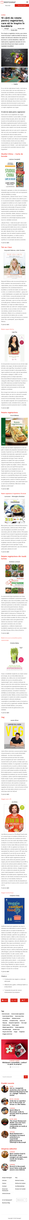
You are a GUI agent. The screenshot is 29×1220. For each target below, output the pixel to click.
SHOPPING (17, 1060)
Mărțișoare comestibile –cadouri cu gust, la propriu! (14, 1063)
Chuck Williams (6, 1018)
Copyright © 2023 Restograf (14, 1218)
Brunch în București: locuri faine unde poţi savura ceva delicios (18, 1168)
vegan (16, 1031)
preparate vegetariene (14, 1022)
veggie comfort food (7, 1034)
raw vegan (24, 1022)
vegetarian (22, 1031)
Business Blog (6, 1202)
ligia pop (5, 1022)
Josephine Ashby (14, 1020)
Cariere (4, 1183)
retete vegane (16, 1025)
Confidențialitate (19, 1186)
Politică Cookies (19, 1180)
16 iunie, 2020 (21, 28)
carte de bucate (5, 1014)
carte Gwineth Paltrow (8, 1016)
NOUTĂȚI (11, 1086)
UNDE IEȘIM (16, 1099)
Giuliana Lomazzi (16, 1018)
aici (8, 324)
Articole (4, 1180)
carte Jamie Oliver (20, 1016)
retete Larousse (6, 1025)
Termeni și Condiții (20, 1189)
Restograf (6, 28)
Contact (4, 1186)
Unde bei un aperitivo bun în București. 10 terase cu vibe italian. (18, 1102)
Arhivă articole (6, 1193)
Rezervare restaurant (5, 1189)
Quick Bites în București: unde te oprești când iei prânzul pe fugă (18, 1112)
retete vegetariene (20, 1027)
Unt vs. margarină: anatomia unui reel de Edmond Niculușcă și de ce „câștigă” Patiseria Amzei (19, 1091)
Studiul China (17, 1029)
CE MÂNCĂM (12, 1060)
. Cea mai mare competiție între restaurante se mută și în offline (18, 1124)
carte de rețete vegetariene (18, 1014)
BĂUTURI (11, 1099)
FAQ (16, 1177)
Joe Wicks (5, 1020)
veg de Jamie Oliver (7, 1031)
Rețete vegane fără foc (8, 1027)
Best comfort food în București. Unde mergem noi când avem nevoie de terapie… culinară (18, 1157)
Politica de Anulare (20, 1183)
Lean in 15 (22, 1020)
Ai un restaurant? (7, 1200)
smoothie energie (7, 1029)
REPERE (15, 1119)
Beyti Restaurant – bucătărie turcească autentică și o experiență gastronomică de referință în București (18, 1138)
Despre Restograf (7, 1177)
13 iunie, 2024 (14, 30)
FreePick (16, 84)
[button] (10, 1067)
